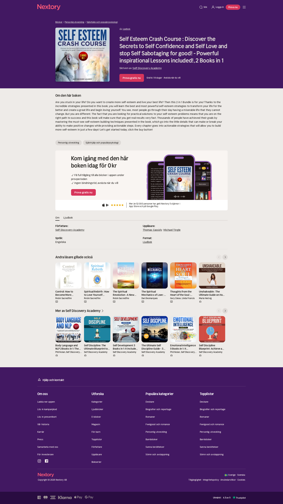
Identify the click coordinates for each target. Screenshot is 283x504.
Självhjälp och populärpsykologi (102, 22)
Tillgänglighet (195, 479)
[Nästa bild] (225, 257)
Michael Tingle (171, 229)
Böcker (58, 22)
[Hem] (117, 7)
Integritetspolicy (211, 479)
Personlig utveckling (74, 22)
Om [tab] (57, 217)
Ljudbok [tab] (68, 217)
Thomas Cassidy (152, 229)
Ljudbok (147, 242)
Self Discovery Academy (147, 68)
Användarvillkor (228, 479)
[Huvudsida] (244, 7)
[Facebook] (46, 461)
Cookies (241, 480)
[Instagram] (39, 461)
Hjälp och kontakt (53, 380)
